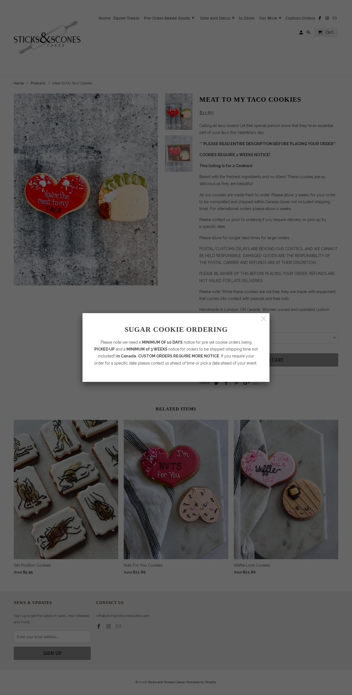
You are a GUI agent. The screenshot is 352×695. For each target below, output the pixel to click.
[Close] (264, 319)
